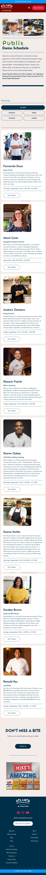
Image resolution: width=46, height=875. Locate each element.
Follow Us (23, 746)
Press (11, 841)
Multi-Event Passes (11, 849)
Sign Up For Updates (23, 823)
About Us (11, 831)
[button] (29, 7)
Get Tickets (12, 195)
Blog (11, 837)
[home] (6, 7)
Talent (34, 831)
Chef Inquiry (34, 841)
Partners (34, 834)
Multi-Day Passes (12, 853)
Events (12, 846)
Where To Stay (11, 834)
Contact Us (11, 856)
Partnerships (34, 837)
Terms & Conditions (12, 863)
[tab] (23, 107)
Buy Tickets (38, 8)
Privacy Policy (12, 859)
